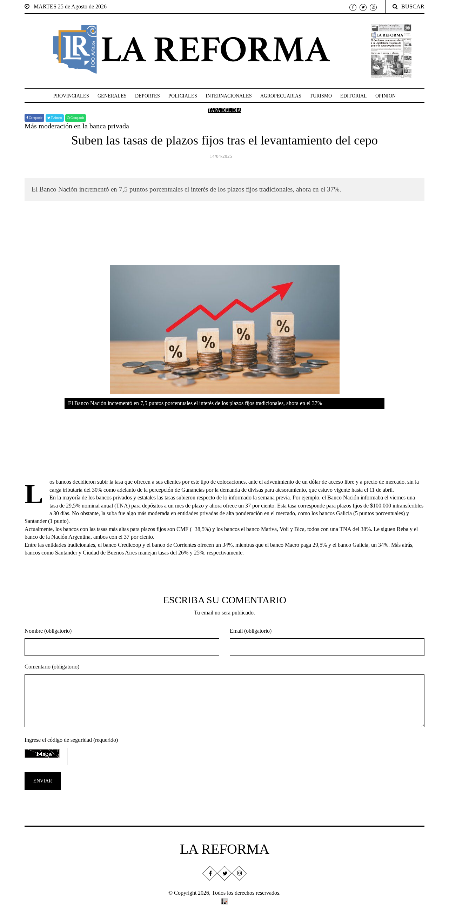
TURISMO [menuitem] (321, 96)
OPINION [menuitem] (385, 96)
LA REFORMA (224, 849)
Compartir (35, 118)
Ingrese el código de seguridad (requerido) (71, 740)
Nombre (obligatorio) (48, 631)
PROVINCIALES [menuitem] (71, 96)
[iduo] (224, 900)
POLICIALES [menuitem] (182, 96)
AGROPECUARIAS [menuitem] (280, 96)
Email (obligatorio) (251, 631)
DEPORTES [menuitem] (147, 96)
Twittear (56, 118)
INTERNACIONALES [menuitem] (229, 96)
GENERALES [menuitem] (112, 96)
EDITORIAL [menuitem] (353, 96)
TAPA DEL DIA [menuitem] (224, 110)
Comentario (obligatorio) (52, 667)
